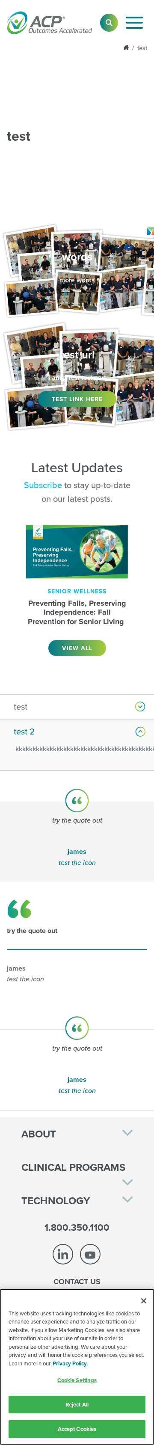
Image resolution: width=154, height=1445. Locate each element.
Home (127, 47)
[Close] (143, 1300)
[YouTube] (90, 1254)
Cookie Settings (77, 1380)
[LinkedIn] (63, 1254)
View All (77, 648)
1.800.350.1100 (77, 1227)
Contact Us (77, 1281)
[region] (77, 1367)
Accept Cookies (77, 1429)
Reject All (77, 1405)
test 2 (24, 731)
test (20, 706)
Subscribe (43, 485)
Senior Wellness (77, 591)
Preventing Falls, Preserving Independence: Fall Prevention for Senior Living (77, 612)
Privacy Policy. (70, 1363)
